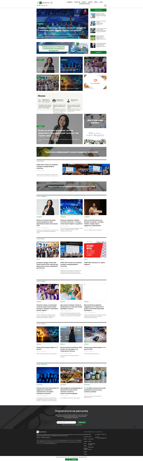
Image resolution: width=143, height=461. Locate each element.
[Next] (61, 170)
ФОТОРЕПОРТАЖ (40, 161)
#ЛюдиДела (40, 59)
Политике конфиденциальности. (51, 443)
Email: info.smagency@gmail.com (101, 437)
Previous (37, 107)
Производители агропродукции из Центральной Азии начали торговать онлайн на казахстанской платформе (71, 390)
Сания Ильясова (66, 313)
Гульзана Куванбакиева (45, 227)
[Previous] (61, 169)
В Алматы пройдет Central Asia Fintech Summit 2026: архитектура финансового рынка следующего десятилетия (46, 87)
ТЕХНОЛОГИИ (44, 364)
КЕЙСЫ (101, 2)
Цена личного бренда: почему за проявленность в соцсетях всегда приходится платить (71, 306)
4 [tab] (64, 40)
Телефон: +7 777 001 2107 (101, 434)
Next (81, 107)
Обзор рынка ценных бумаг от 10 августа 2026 (95, 348)
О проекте (90, 436)
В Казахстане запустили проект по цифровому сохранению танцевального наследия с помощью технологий (69, 69)
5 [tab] (65, 40)
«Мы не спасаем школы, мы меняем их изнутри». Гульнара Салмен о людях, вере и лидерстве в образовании (94, 222)
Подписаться (82, 422)
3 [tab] (62, 40)
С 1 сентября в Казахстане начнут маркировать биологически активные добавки (95, 389)
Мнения (85, 451)
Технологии (77, 2)
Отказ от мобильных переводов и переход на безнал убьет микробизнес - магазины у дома (44, 106)
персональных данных (78, 424)
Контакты (90, 449)
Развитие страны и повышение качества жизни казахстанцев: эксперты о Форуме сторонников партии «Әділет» (94, 69)
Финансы (84, 2)
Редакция (42, 170)
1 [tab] (59, 40)
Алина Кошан (91, 227)
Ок (67, 459)
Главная (89, 434)
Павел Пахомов (43, 351)
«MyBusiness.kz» (42, 441)
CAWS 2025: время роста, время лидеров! (94, 263)
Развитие (90, 2)
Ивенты (96, 2)
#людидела (69, 2)
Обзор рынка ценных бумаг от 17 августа (57, 32)
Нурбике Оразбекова (68, 310)
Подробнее (74, 459)
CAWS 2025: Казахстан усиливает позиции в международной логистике (47, 166)
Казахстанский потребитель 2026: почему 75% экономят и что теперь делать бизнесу (71, 349)
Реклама (89, 441)
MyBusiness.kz (79, 440)
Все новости (98, 52)
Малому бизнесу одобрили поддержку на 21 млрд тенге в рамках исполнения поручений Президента (94, 307)
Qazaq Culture (45, 398)
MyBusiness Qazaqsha (84, 3)
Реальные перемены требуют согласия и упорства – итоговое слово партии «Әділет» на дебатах (71, 222)
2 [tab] (60, 40)
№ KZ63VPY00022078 (49, 442)
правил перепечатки (63, 440)
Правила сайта (91, 447)
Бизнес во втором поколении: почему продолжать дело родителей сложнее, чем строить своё (47, 69)
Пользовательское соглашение (91, 444)
